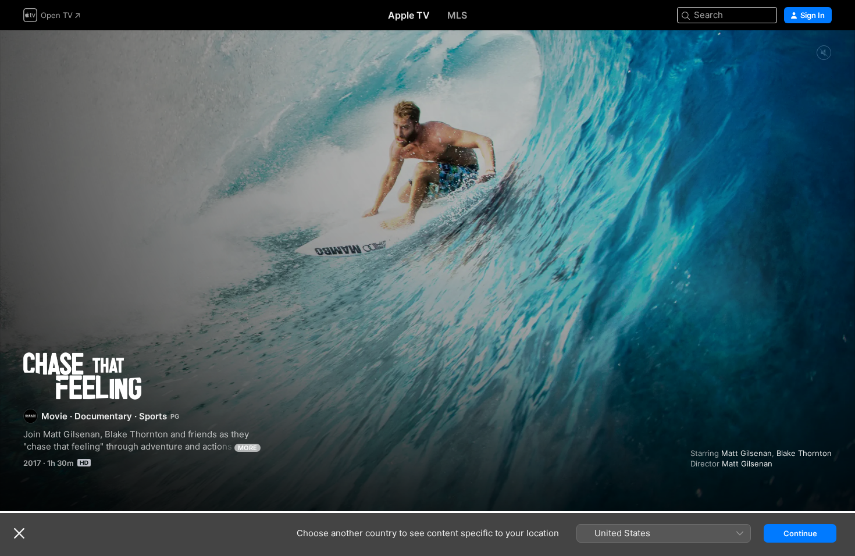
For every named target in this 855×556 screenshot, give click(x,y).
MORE (247, 448)
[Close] (19, 533)
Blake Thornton (804, 453)
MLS (457, 15)
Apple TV (409, 15)
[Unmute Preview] (823, 53)
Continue (800, 533)
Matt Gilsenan (746, 453)
